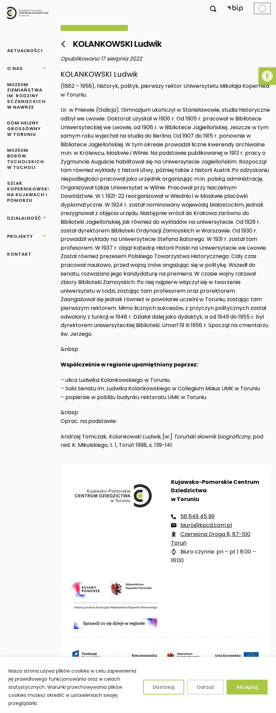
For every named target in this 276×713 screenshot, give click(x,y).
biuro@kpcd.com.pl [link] (206, 525)
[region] (138, 685)
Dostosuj (163, 687)
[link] (267, 76)
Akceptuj (247, 687)
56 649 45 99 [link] (197, 516)
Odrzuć (205, 687)
